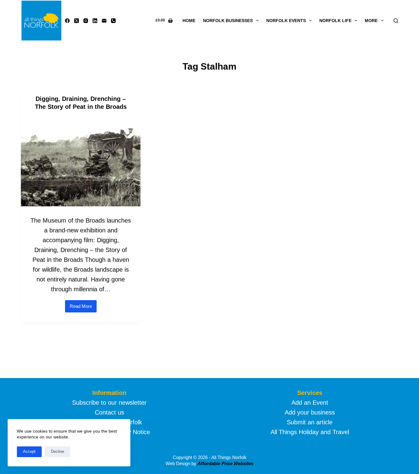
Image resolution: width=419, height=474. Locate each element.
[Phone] (113, 20)
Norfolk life (335, 20)
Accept (29, 451)
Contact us (109, 412)
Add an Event (309, 402)
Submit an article (310, 422)
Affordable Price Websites (225, 463)
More (371, 20)
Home (189, 20)
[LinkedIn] (95, 20)
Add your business (310, 412)
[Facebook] (67, 20)
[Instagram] (85, 20)
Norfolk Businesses (228, 20)
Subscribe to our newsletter (109, 402)
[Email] (104, 20)
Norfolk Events (286, 20)
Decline (57, 451)
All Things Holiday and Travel (310, 432)
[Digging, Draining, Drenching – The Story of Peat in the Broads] (80, 161)
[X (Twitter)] (76, 20)
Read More (83, 308)
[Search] (396, 20)
